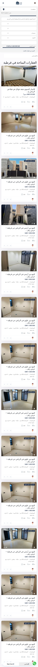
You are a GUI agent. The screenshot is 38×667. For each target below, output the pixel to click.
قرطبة (8, 85)
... (34, 98)
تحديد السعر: (32, 46)
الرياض (5, 85)
